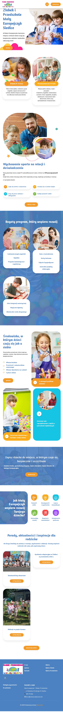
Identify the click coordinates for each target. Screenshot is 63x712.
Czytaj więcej (17, 581)
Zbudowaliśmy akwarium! (17, 575)
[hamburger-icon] (47, 4)
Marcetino (39, 705)
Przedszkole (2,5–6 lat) (46, 84)
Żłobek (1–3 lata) (16, 84)
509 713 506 (29, 694)
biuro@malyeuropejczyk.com (34, 697)
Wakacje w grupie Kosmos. (17, 629)
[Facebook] (5, 678)
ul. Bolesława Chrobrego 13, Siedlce (36, 691)
